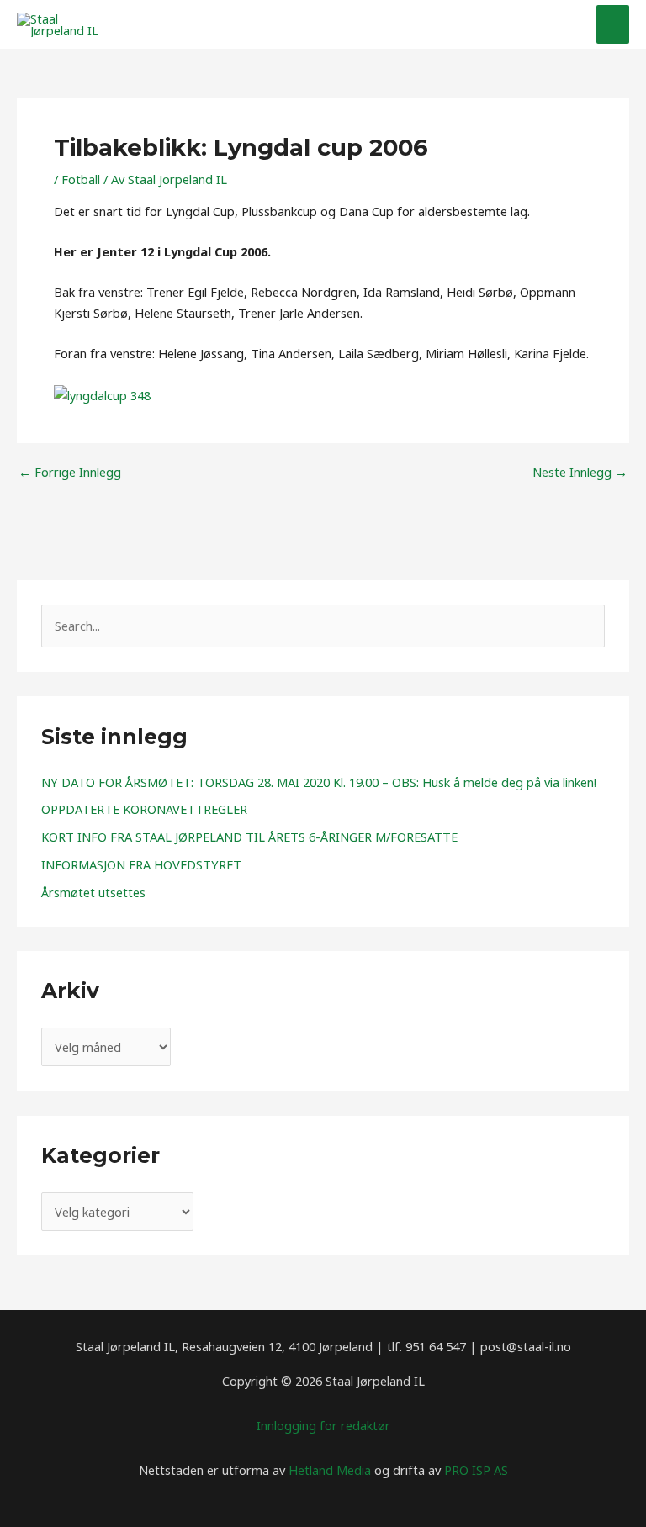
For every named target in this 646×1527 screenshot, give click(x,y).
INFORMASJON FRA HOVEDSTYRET (141, 864)
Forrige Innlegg (70, 472)
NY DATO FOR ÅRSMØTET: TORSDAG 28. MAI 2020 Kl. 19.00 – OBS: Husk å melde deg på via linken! (318, 782)
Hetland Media (330, 1469)
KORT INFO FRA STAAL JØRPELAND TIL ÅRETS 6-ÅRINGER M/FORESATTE (249, 836)
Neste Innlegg (579, 472)
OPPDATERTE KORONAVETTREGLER (144, 808)
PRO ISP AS (476, 1469)
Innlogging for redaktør (323, 1425)
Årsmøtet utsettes (93, 892)
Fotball (80, 179)
